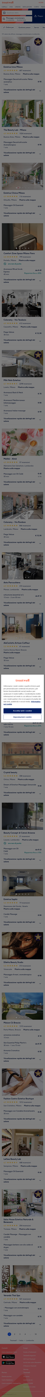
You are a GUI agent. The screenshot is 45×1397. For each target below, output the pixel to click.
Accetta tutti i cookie (22, 711)
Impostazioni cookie (22, 717)
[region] (22, 699)
